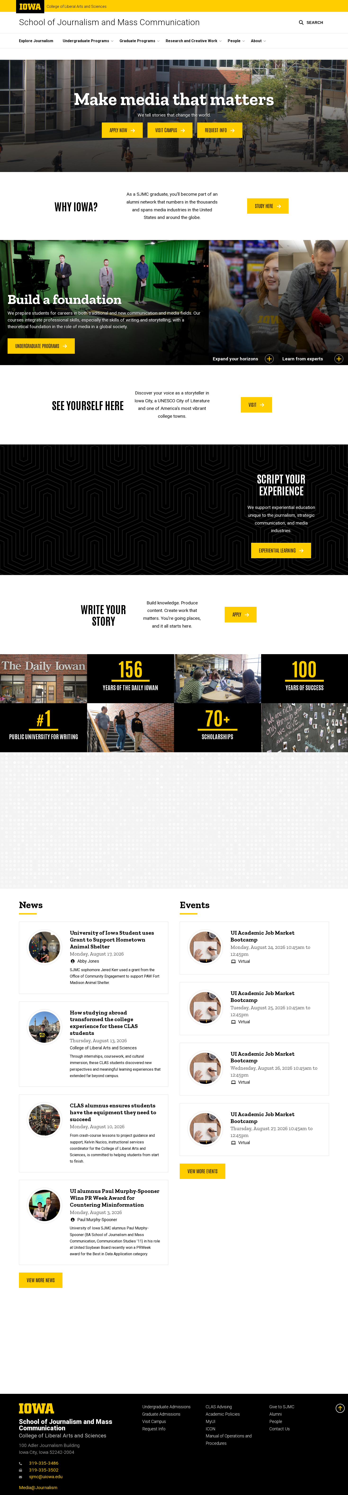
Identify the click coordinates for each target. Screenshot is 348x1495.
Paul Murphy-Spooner (97, 1219)
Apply (237, 614)
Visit (253, 404)
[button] (311, 22)
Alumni (275, 1414)
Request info (216, 130)
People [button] (234, 41)
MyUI (210, 1421)
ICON (210, 1429)
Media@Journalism (38, 1487)
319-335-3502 (43, 1470)
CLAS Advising (219, 1406)
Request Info (153, 1429)
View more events (202, 1171)
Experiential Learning (278, 550)
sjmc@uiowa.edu (45, 1476)
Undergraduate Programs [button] (86, 41)
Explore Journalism (36, 41)
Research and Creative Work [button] (191, 41)
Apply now (119, 130)
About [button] (256, 41)
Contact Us (279, 1429)
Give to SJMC (281, 1406)
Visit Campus (154, 1421)
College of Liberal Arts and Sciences (77, 7)
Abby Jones (88, 961)
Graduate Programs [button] (137, 41)
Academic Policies (223, 1414)
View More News (41, 1280)
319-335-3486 (43, 1463)
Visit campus (166, 130)
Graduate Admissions (161, 1414)
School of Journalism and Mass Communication (109, 22)
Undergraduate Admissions (166, 1406)
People (275, 1421)
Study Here (264, 206)
